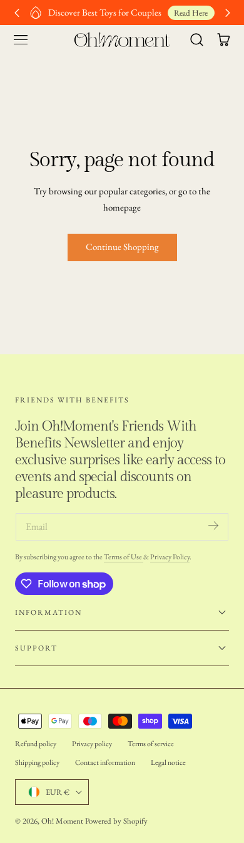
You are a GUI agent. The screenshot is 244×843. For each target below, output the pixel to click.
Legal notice (168, 762)
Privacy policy (92, 744)
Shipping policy (37, 762)
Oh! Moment (62, 821)
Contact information (105, 762)
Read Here (191, 12)
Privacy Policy (170, 557)
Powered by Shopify (116, 821)
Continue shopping (122, 246)
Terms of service (151, 744)
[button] (21, 40)
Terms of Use (123, 557)
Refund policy (35, 744)
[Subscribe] (213, 525)
